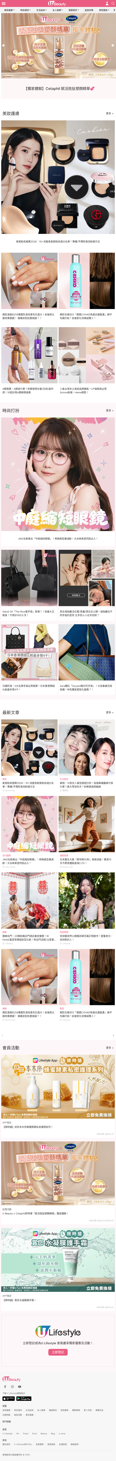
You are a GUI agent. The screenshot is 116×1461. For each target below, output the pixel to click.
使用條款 (51, 1444)
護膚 (4, 1008)
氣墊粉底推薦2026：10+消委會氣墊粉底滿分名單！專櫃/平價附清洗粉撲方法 (58, 241)
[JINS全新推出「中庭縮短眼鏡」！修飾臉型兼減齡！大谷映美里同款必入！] (29, 824)
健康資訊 (73, 10)
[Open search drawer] (113, 3)
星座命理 (89, 10)
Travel (25, 1433)
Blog (53, 1433)
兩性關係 (103, 10)
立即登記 (58, 1352)
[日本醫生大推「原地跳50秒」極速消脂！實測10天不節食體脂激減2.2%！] (87, 824)
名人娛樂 (57, 10)
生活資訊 (64, 779)
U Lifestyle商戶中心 (23, 1444)
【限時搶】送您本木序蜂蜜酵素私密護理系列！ (27, 1126)
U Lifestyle (7, 1433)
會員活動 (18, 1415)
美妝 (4, 779)
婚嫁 (4, 932)
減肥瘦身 (64, 855)
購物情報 (76, 1410)
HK (17, 1433)
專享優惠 (30, 1415)
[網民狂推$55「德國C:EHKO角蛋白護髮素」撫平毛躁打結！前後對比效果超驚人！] (87, 977)
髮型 (62, 1008)
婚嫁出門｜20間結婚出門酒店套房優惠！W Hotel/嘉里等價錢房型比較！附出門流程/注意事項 (28, 939)
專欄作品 (99, 1410)
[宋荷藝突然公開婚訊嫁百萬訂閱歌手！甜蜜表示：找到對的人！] (87, 900)
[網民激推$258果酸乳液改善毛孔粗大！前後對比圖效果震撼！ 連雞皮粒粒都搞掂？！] (29, 977)
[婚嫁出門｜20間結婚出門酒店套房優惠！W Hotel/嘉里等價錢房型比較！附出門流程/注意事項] (29, 900)
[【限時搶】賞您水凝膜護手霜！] (58, 1260)
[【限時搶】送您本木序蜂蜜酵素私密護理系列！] (58, 1087)
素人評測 (88, 1410)
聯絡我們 (75, 1444)
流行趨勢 (6, 855)
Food (34, 1433)
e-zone (62, 1433)
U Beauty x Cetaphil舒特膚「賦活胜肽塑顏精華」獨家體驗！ (35, 1213)
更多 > (110, 113)
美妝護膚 (8, 10)
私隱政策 (63, 1444)
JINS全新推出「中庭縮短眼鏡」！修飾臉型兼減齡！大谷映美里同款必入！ (58, 538)
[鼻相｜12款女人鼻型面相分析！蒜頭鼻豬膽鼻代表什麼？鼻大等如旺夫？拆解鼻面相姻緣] (87, 747)
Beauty (44, 1433)
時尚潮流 (24, 10)
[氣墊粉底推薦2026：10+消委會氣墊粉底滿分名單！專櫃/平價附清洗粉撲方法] (29, 747)
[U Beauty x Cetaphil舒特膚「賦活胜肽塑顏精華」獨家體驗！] (58, 1173)
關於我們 (6, 1444)
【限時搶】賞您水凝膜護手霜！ (19, 1300)
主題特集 (6, 1415)
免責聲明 (40, 1444)
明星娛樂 (64, 932)
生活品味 (40, 10)
